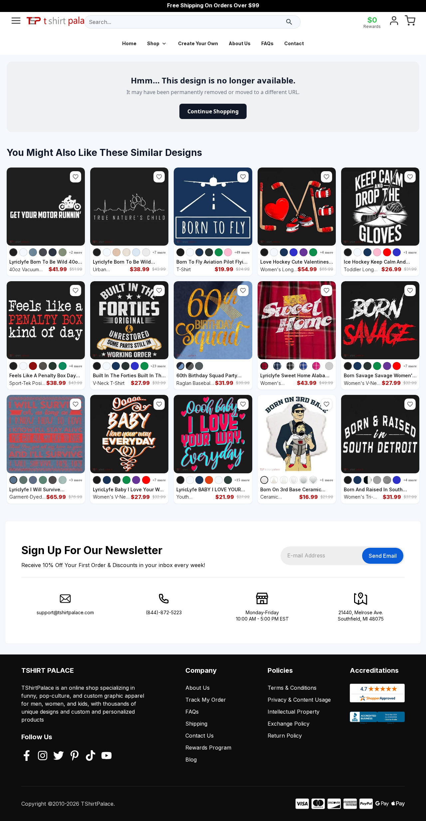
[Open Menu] (16, 22)
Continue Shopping (213, 111)
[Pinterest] (74, 756)
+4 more (326, 252)
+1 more (410, 252)
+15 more (242, 480)
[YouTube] (106, 756)
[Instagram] (42, 756)
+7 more (159, 252)
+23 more (158, 366)
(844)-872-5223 (164, 612)
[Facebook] (26, 756)
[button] (75, 176)
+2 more (75, 252)
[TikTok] (90, 756)
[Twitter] (58, 756)
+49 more (242, 252)
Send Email (383, 555)
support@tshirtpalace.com (65, 612)
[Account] (394, 22)
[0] (410, 22)
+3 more (75, 480)
